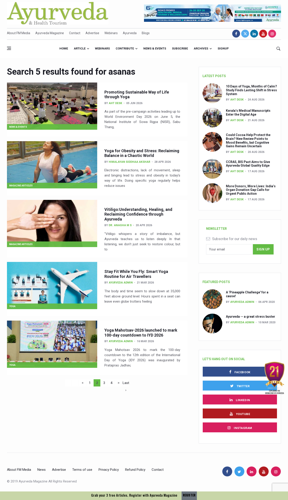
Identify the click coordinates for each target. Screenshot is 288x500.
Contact (74, 33)
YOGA (12, 306)
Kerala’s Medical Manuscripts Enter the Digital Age (248, 112)
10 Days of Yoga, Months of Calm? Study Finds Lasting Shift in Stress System (251, 90)
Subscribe (180, 48)
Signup (223, 48)
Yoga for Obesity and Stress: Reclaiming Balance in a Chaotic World (141, 153)
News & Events (154, 48)
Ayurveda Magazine (49, 33)
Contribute (125, 48)
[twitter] (245, 34)
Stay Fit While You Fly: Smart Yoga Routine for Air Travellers (136, 274)
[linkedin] (254, 34)
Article (80, 48)
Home (63, 48)
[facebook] (236, 34)
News (41, 470)
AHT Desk (115, 103)
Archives (201, 48)
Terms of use (82, 470)
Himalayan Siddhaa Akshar (129, 161)
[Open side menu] (9, 48)
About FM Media (18, 33)
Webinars (111, 33)
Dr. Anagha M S (120, 225)
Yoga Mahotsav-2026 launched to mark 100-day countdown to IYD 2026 (140, 332)
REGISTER (189, 495)
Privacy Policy (109, 470)
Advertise (92, 33)
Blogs (146, 33)
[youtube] (263, 34)
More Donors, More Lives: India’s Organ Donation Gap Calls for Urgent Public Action (251, 190)
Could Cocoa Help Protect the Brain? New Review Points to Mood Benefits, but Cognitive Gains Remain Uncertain (248, 140)
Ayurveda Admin (121, 282)
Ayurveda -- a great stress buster (250, 316)
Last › (126, 383)
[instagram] (272, 34)
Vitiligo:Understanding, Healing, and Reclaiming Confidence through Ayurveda (138, 214)
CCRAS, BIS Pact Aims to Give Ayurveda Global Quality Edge (248, 163)
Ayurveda (130, 33)
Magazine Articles (21, 185)
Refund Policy (135, 470)
